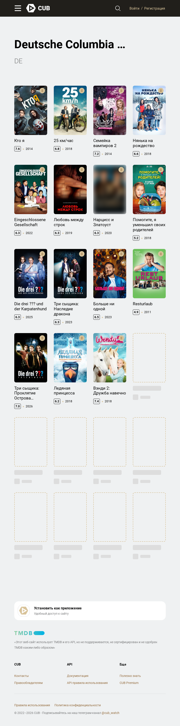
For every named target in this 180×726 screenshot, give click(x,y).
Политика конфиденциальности (77, 705)
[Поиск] (118, 8)
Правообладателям (28, 683)
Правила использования (32, 705)
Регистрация (154, 8)
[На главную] (38, 8)
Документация (77, 676)
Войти (134, 8)
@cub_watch (110, 713)
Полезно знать (130, 676)
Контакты (21, 676)
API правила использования (87, 683)
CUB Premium (129, 683)
